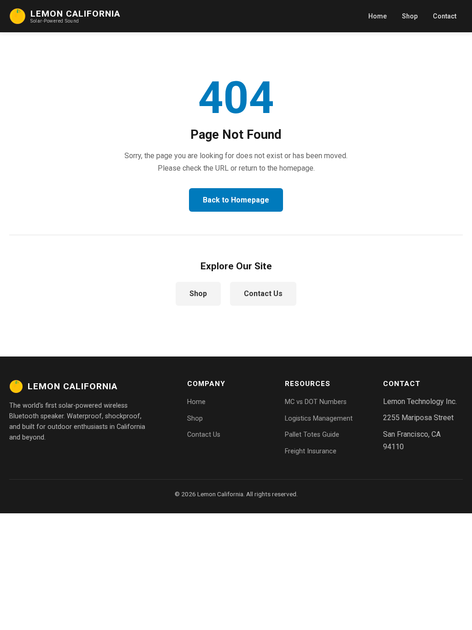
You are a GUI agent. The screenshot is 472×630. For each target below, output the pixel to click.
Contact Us (263, 293)
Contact (444, 16)
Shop (410, 16)
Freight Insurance (310, 451)
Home (377, 16)
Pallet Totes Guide (312, 435)
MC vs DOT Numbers (316, 402)
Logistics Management (319, 418)
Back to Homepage (236, 200)
